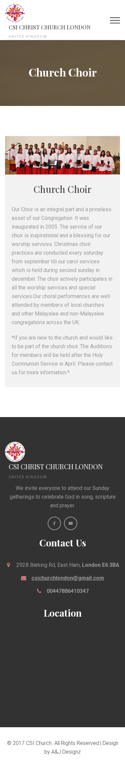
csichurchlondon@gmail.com (67, 578)
